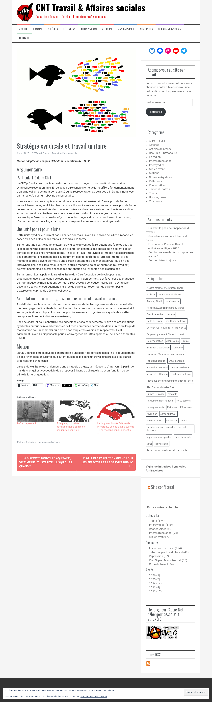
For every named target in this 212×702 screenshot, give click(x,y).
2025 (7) (154, 579)
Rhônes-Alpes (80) (160, 529)
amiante (151, 294)
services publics (155, 420)
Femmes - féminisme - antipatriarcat (166, 354)
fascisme (178, 347)
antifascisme (173, 301)
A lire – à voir (157, 140)
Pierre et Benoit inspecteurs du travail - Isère (170, 380)
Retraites (172, 407)
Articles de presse (160, 149)
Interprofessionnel (160, 161)
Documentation (155, 341)
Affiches (107, 29)
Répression (186, 407)
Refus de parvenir (27, 423)
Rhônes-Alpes (157, 185)
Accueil (23, 29)
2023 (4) (154, 587)
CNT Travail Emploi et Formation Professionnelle (54, 153)
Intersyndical (88, 29)
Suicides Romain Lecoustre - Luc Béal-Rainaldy (166, 429)
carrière (171, 314)
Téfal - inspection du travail (161, 450)
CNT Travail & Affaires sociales (91, 7)
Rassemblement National (160, 400)
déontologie (172, 341)
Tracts (37, 29)
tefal (149, 443)
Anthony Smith (154, 301)
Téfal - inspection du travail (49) (169, 552)
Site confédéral (162, 487)
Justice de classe (180, 367)
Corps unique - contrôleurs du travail (165, 334)
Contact (24, 38)
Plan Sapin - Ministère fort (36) (168, 560)
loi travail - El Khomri (157, 374)
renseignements (155, 407)
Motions (21, 442)
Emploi (185, 341)
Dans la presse (125, 29)
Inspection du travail (157, 367)
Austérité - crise (155, 314)
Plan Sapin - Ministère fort (160, 387)
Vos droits (146, 29)
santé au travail (168, 414)
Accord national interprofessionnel (165, 288)
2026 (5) (154, 575)
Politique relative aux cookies (93, 696)
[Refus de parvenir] (35, 411)
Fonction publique (156, 361)
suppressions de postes (159, 437)
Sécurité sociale (183, 437)
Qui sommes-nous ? (169, 29)
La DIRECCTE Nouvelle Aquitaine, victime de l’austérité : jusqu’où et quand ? (45, 462)
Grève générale (176, 361)
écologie (182, 450)
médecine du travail (181, 374)
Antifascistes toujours (162, 260)
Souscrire (156, 111)
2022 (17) (155, 591)
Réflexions (69, 29)
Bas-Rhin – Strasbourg (163, 153)
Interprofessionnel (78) (163, 533)
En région (52, 29)
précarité (172, 394)
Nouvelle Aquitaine (160, 177)
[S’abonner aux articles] (148, 663)
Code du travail (154, 321)
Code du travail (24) (161, 564)
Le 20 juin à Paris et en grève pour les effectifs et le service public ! (107, 462)
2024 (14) (155, 583)
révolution (152, 414)
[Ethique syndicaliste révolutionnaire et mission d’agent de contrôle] (75, 411)
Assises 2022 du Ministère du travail (165, 307)
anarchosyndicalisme (49, 442)
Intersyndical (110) (161, 524)
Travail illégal (161, 443)
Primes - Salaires (155, 394)
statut (184, 420)
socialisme (172, 420)
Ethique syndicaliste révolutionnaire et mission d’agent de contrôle (71, 426)
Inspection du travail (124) (165, 548)
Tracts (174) (157, 520)
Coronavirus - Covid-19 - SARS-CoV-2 (166, 327)
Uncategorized (158, 197)
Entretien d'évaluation (158, 347)
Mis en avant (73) (160, 536)
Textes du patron (159, 189)
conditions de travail (176, 321)
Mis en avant (157, 169)
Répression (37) (159, 556)
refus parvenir (184, 400)
